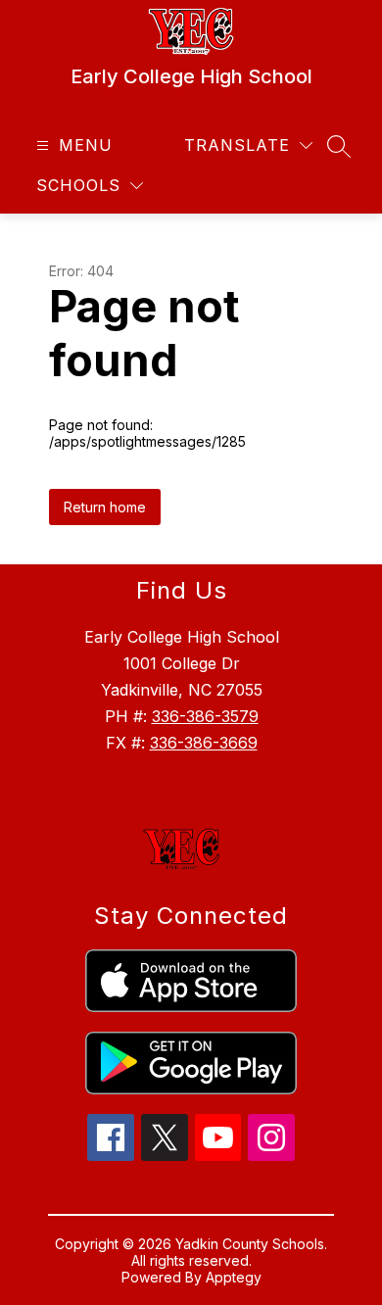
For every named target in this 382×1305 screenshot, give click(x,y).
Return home (105, 507)
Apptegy (234, 1277)
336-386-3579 (205, 716)
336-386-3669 (204, 742)
